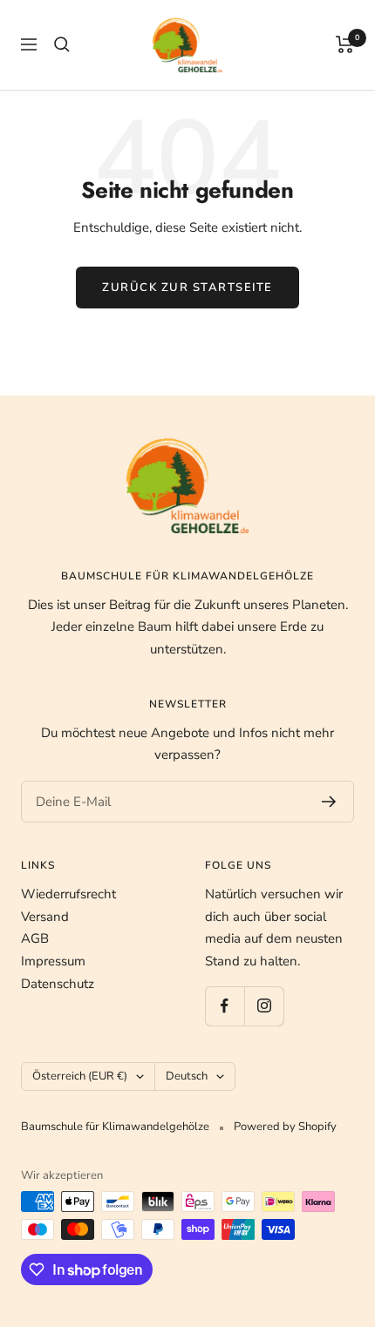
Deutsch (187, 1076)
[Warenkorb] (345, 44)
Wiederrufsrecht (68, 894)
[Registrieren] (329, 802)
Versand (45, 916)
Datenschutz (57, 983)
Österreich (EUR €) (79, 1076)
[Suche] (62, 44)
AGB (35, 938)
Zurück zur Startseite (187, 287)
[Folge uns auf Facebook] (224, 1006)
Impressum (53, 961)
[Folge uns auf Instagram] (263, 1006)
